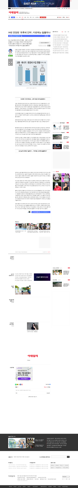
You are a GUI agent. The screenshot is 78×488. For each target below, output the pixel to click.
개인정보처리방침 (65, 486)
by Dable (12, 302)
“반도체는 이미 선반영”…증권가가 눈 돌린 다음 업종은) (24, 280)
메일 (9, 62)
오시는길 (19, 486)
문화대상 (52, 465)
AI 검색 (13, 17)
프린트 (12, 62)
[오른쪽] (29, 286)
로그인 (69, 8)
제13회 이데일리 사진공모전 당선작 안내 (20, 456)
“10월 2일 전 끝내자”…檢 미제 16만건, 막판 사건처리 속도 (57, 438)
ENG (59, 8)
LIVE (9, 8)
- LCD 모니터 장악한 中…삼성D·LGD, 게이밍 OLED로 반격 (17, 466)
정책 (22, 17)
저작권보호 (50, 486)
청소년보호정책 (35, 486)
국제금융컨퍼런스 (58, 467)
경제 (20, 17)
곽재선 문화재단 (65, 467)
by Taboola (12, 259)
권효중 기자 (10, 53)
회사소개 (10, 486)
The (67, 17)
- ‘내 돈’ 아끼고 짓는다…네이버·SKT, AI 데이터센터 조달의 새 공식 (18, 464)
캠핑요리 (52, 467)
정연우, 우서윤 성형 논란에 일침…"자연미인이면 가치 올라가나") (26, 277)
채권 (28, 17)
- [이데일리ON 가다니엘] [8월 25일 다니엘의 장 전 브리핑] (38, 464)
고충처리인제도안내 (43, 486)
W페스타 (61, 465)
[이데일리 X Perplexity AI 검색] (29, 36)
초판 (66, 8)
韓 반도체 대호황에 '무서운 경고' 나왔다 (53, 447)
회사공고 (15, 486)
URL (12, 64)
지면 (64, 8)
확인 (68, 456)
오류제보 (54, 486)
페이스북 (9, 60)
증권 (65, 31)
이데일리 (19, 12)
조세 (33, 17)
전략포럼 (57, 465)
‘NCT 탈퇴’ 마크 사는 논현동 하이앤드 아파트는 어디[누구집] (57, 440)
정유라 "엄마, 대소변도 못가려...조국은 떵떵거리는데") (24, 275)
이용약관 (28, 486)
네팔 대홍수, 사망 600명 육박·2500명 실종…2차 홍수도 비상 (57, 445)
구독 (62, 8)
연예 (68, 31)
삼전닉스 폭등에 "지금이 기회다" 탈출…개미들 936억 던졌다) (25, 273)
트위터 (12, 60)
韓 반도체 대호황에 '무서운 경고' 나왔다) (22, 278)
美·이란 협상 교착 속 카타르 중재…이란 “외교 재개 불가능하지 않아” (59, 443)
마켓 (63, 17)
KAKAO (9, 64)
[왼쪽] (28, 286)
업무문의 (24, 486)
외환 (30, 17)
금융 (25, 17)
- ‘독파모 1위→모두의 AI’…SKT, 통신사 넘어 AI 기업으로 (17, 468)
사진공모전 (66, 465)
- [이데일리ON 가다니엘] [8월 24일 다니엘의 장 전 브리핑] (38, 466)
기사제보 (59, 486)
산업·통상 (37, 17)
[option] (29, 8)
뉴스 (62, 31)
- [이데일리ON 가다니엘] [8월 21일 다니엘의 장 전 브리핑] (38, 468)
